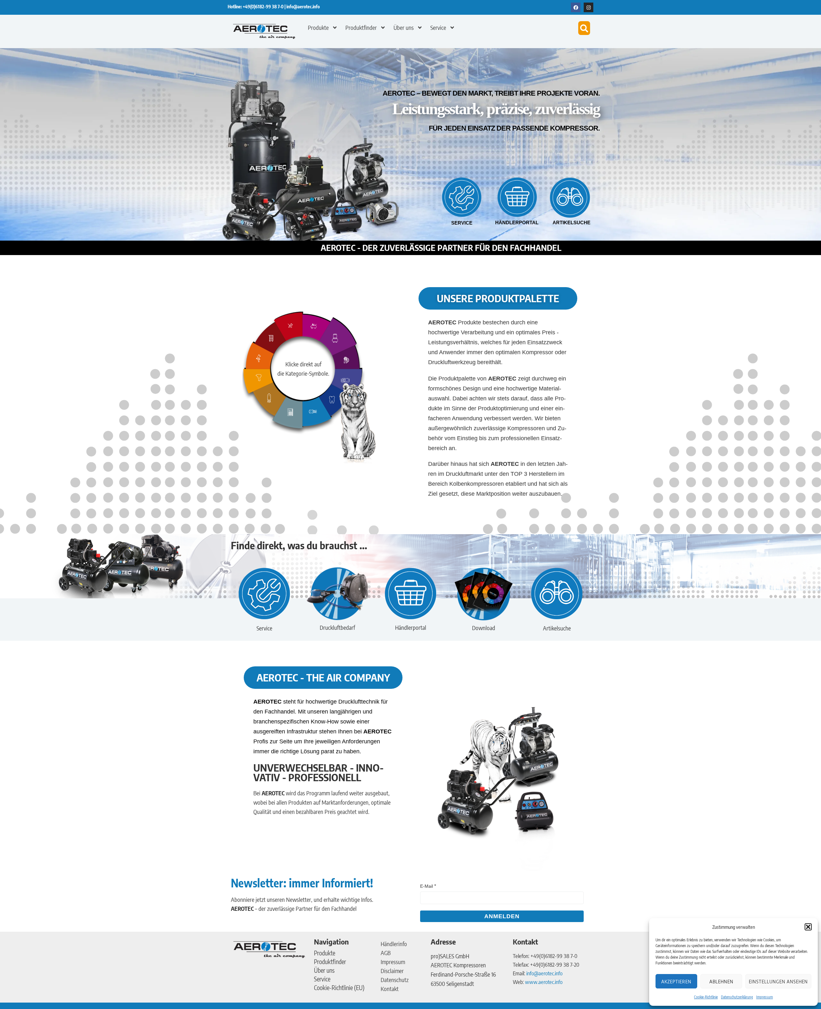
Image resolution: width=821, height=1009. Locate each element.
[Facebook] (575, 7)
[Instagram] (588, 7)
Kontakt (390, 988)
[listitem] (316, 328)
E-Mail (426, 886)
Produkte (318, 27)
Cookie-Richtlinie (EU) (339, 987)
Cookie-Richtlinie (706, 997)
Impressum (764, 997)
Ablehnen (721, 981)
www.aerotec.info (544, 981)
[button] (808, 927)
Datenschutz (395, 979)
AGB (386, 952)
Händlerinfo (394, 943)
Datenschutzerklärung (737, 997)
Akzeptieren (676, 981)
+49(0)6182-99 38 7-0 (263, 6)
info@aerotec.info (303, 6)
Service (438, 27)
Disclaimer (392, 970)
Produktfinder (361, 27)
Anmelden (502, 916)
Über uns (404, 27)
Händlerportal (516, 222)
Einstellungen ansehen (778, 981)
